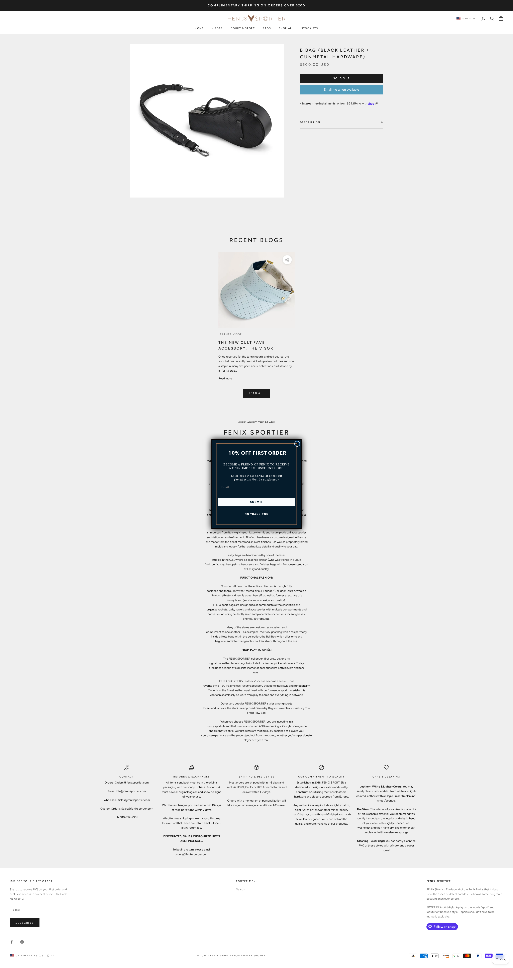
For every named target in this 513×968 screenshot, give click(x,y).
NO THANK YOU (257, 514)
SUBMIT (256, 502)
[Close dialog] (297, 443)
